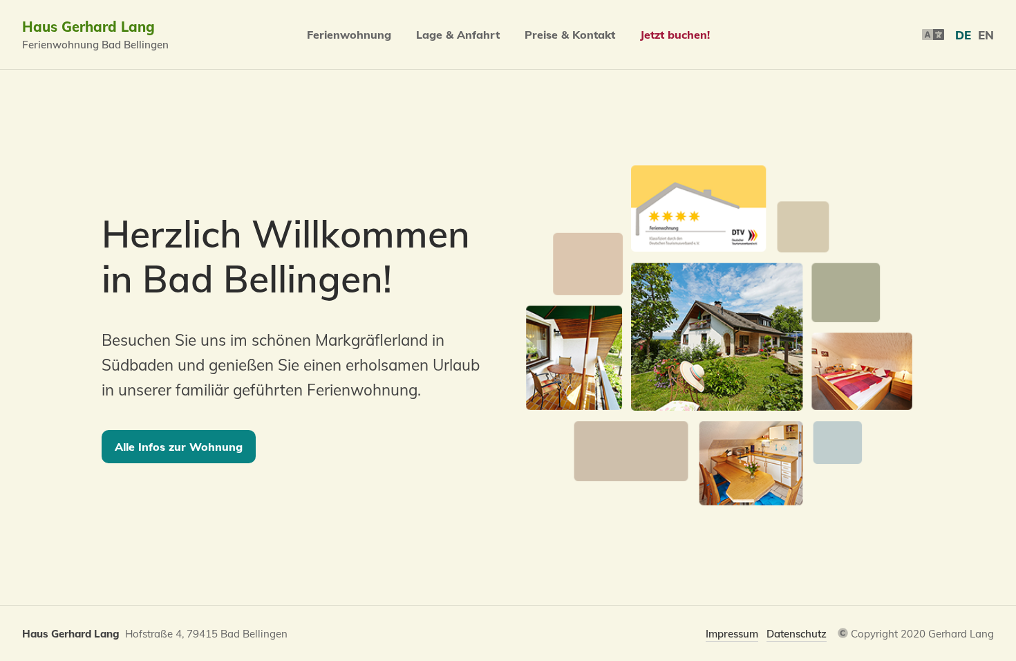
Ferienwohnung (349, 34)
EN (986, 35)
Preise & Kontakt (570, 34)
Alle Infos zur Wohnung (179, 447)
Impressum (732, 633)
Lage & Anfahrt (458, 34)
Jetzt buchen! (675, 34)
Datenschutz (796, 633)
